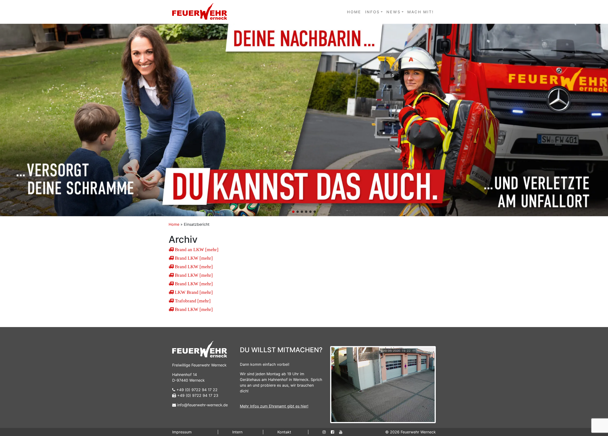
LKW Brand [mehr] (193, 292)
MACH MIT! (420, 11)
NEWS (393, 11)
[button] (304, 120)
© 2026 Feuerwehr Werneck (410, 432)
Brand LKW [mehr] (193, 258)
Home (174, 224)
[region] (304, 120)
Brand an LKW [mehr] (196, 249)
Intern (237, 432)
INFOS (372, 11)
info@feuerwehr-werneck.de (202, 405)
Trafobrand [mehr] (192, 300)
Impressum (182, 432)
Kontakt (284, 432)
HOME (354, 11)
